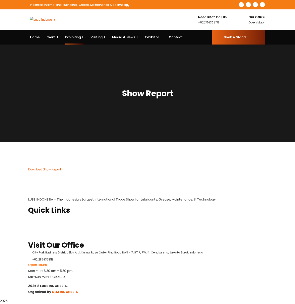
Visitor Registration (43, 237)
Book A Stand (235, 37)
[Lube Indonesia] (42, 19)
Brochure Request (42, 225)
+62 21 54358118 (43, 259)
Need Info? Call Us (212, 17)
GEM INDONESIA (65, 292)
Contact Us (36, 231)
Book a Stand (38, 218)
